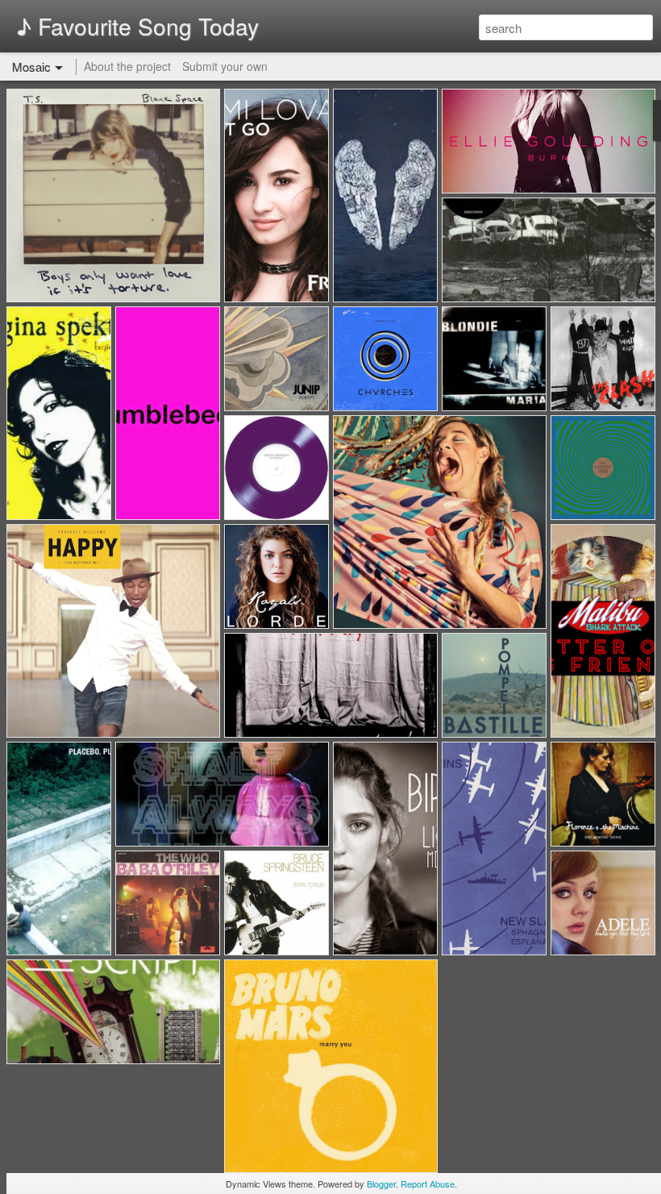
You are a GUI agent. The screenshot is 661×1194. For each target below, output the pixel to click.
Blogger (381, 1183)
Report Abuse (428, 1183)
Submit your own (225, 66)
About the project (127, 66)
